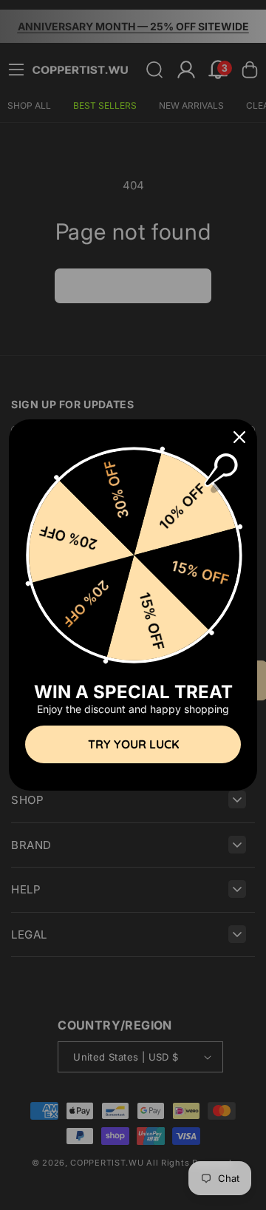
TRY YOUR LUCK (133, 744)
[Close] (239, 437)
